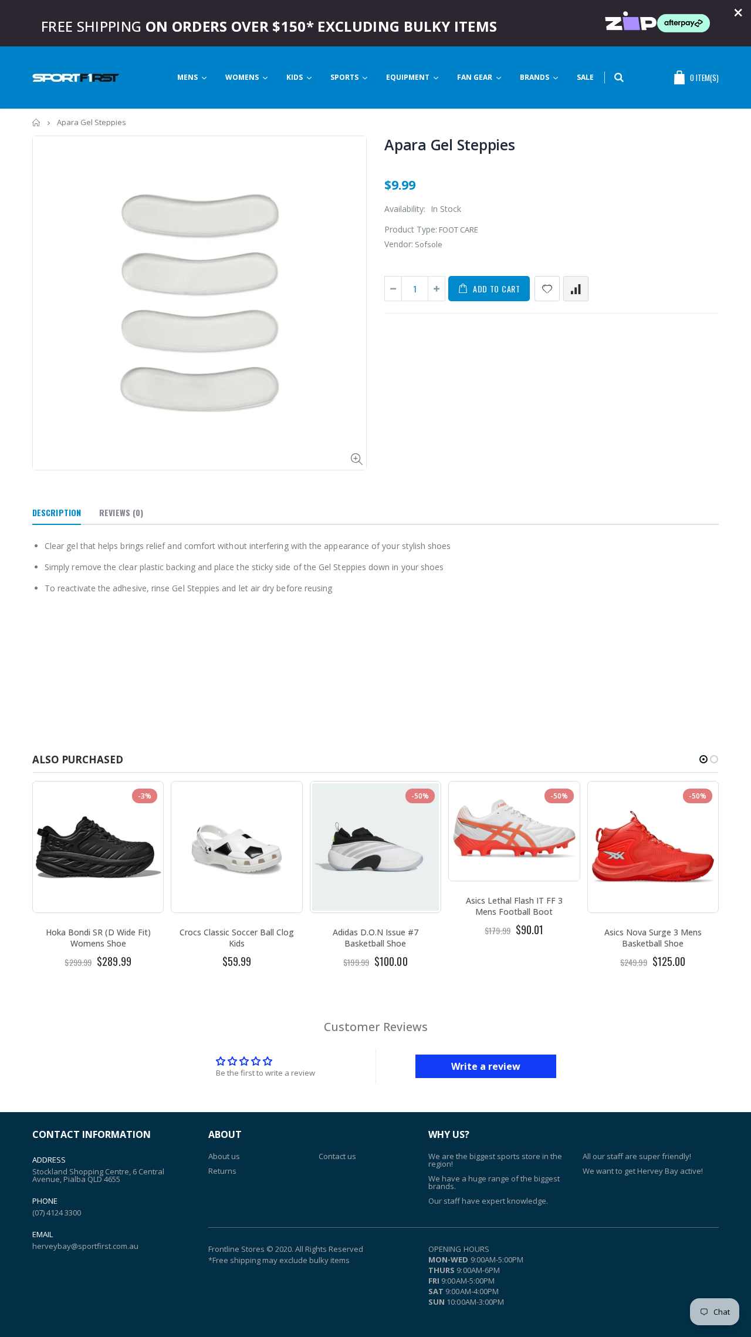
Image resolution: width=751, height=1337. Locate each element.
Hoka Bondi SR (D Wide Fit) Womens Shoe (98, 938)
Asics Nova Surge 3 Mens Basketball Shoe (653, 938)
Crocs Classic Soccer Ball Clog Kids (237, 938)
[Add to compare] (575, 288)
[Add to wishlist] (547, 288)
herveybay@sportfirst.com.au (85, 1246)
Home (36, 122)
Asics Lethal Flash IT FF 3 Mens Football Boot (514, 906)
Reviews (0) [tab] (121, 512)
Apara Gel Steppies (449, 144)
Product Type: (410, 229)
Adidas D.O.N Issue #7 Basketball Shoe (375, 938)
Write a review (485, 1066)
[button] (703, 759)
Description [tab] (56, 512)
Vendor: (398, 244)
